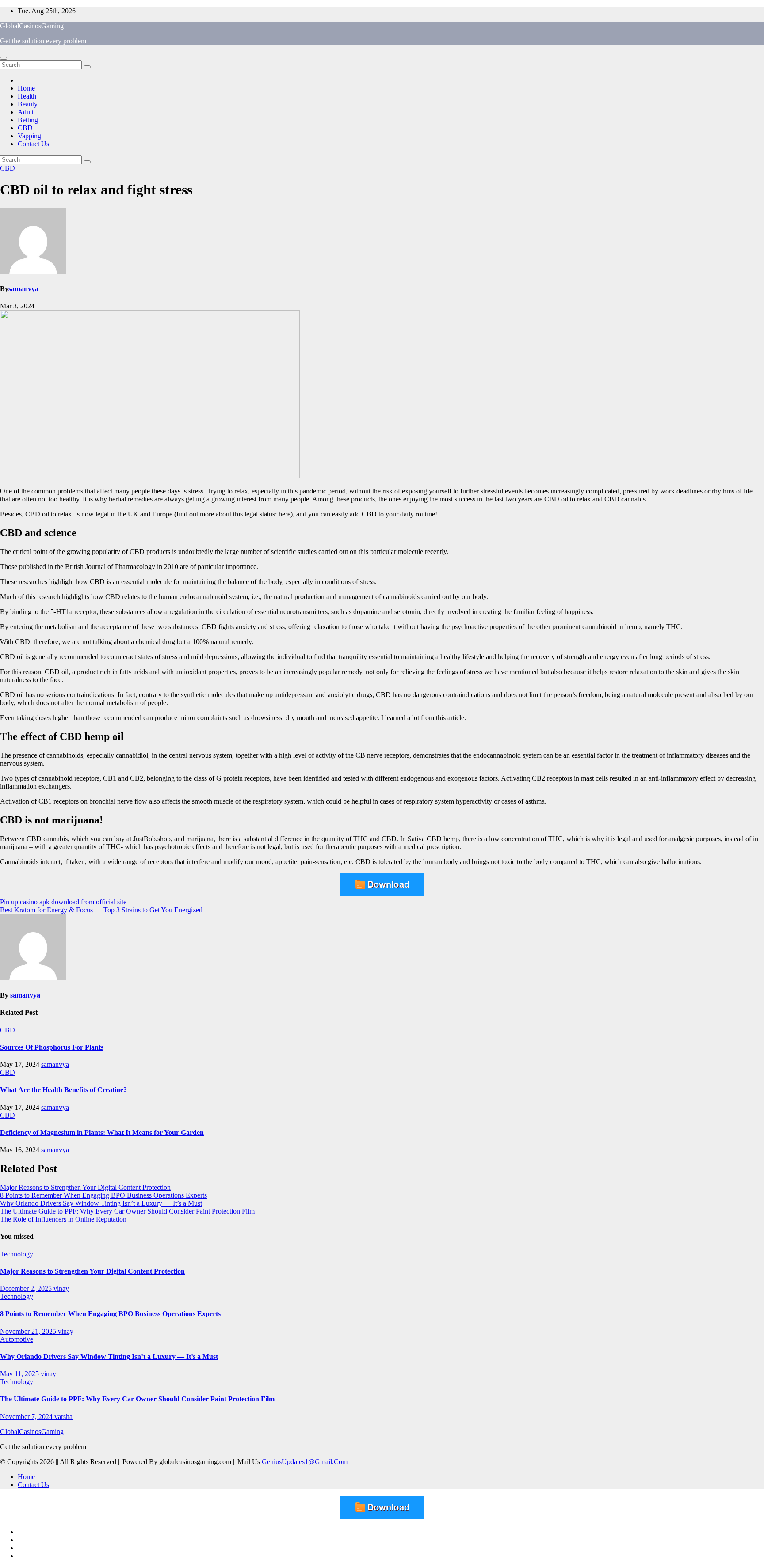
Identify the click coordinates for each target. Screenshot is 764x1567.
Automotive (16, 1339)
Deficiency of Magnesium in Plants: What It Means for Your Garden (102, 1132)
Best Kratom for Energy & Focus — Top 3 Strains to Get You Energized (101, 910)
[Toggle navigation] (3, 58)
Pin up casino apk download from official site (63, 902)
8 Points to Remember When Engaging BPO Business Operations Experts (103, 1195)
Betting (28, 120)
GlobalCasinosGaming (32, 26)
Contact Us (33, 144)
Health (27, 96)
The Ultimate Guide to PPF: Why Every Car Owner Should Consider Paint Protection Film (127, 1211)
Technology (16, 1254)
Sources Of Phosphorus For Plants (51, 1047)
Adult (26, 112)
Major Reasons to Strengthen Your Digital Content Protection (85, 1187)
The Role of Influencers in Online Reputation (63, 1219)
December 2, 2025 (26, 1288)
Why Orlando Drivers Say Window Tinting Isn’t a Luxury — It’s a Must (101, 1203)
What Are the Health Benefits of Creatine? (63, 1089)
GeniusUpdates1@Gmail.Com (305, 1461)
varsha (63, 1416)
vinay (61, 1288)
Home (26, 88)
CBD (25, 128)
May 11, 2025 (20, 1373)
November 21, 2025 (29, 1331)
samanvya (23, 288)
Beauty (28, 104)
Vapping (29, 136)
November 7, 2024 (27, 1416)
